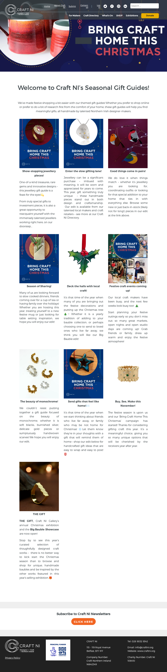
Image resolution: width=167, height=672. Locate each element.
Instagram (119, 6)
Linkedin (126, 6)
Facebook (112, 6)
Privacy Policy (12, 657)
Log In (98, 6)
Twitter (105, 6)
